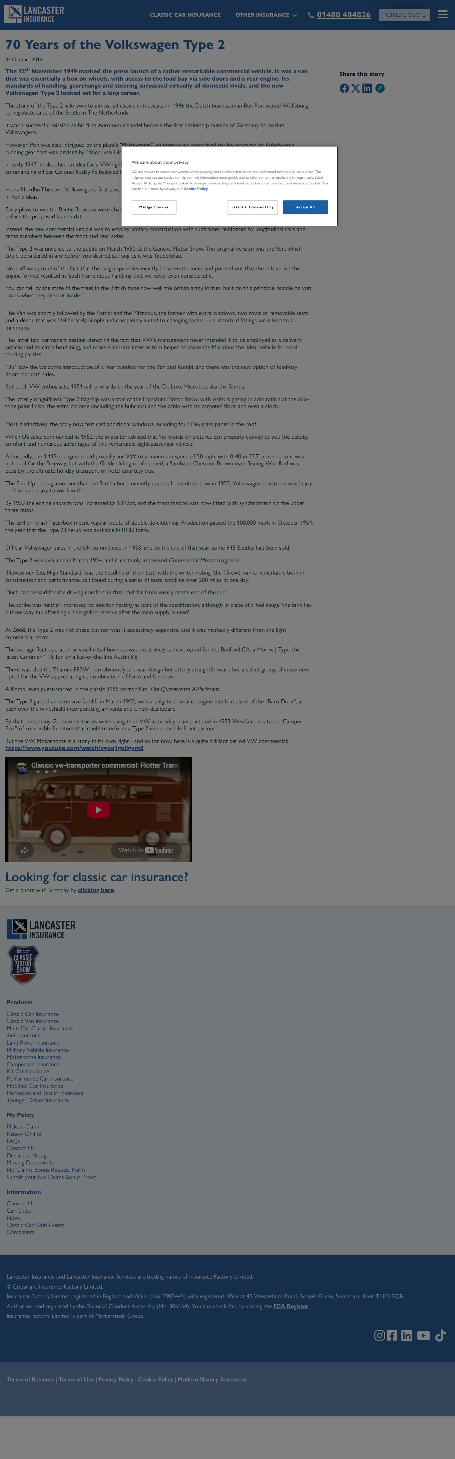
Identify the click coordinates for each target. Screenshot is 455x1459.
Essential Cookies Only (252, 207)
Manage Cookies (154, 207)
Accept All (305, 207)
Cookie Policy (196, 188)
